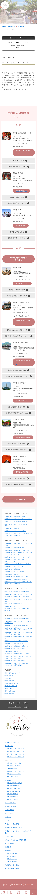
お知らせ (8, 817)
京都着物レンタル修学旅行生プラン (15, 547)
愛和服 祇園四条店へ (23, 437)
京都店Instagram (12, 859)
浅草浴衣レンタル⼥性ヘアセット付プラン (17, 597)
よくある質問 (9, 810)
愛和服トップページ (12, 742)
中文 (17, 42)
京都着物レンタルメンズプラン (14, 566)
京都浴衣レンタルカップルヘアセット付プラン (18, 519)
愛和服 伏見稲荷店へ (23, 472)
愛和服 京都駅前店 (10, 688)
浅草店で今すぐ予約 (12, 865)
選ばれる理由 (9, 843)
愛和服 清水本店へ (22, 283)
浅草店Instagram (12, 853)
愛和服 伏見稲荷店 (10, 693)
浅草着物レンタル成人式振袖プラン (15, 660)
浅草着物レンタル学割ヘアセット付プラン (17, 618)
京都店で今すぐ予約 (12, 868)
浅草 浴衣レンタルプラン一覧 (15, 754)
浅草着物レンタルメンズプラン (14, 643)
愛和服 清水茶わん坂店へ (23, 322)
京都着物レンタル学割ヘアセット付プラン (17, 550)
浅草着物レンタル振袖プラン (13, 651)
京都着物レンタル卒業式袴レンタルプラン (17, 579)
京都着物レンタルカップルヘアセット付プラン (18, 557)
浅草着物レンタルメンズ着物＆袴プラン (16, 641)
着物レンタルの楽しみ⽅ (13, 827)
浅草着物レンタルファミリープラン (15, 648)
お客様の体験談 (10, 806)
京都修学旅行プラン (13, 768)
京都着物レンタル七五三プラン (14, 569)
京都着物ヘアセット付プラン (15, 763)
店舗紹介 (8, 780)
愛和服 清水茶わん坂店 (11, 683)
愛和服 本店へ (20, 225)
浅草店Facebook (12, 856)
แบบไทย (17, 47)
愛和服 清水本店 (9, 680)
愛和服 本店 (8, 678)
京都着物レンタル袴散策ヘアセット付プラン (18, 564)
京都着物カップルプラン (14, 766)
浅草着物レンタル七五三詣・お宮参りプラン (18, 646)
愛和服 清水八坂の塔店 (13, 791)
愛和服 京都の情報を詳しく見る (18, 259)
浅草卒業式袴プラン (13, 776)
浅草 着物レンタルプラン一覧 (15, 757)
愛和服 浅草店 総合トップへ (23, 152)
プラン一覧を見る (18, 499)
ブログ (7, 820)
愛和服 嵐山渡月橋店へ (23, 362)
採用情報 (8, 847)
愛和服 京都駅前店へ (23, 400)
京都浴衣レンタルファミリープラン (15, 531)
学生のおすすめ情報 (12, 824)
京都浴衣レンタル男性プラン (13, 528)
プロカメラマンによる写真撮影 (15, 840)
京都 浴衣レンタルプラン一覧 (15, 748)
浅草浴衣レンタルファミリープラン (15, 606)
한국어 (26, 42)
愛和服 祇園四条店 (10, 691)
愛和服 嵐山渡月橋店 (11, 686)
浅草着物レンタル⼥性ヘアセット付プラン (17, 625)
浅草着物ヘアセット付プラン (15, 771)
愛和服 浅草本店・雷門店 (14, 783)
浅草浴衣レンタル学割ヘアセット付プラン (17, 591)
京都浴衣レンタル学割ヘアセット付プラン (17, 516)
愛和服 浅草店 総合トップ (12, 673)
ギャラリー (9, 836)
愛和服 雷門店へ (21, 191)
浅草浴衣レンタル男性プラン (13, 603)
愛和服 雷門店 (9, 675)
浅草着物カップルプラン (14, 774)
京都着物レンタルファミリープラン (15, 571)
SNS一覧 (8, 850)
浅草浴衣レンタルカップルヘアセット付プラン (18, 594)
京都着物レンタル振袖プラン (13, 574)
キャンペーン (9, 813)
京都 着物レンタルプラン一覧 (15, 751)
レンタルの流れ (10, 803)
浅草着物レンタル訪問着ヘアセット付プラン (18, 654)
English (9, 42)
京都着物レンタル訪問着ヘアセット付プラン (18, 576)
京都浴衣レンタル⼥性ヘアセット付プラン (17, 521)
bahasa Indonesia (17, 45)
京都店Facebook (12, 861)
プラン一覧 (9, 746)
